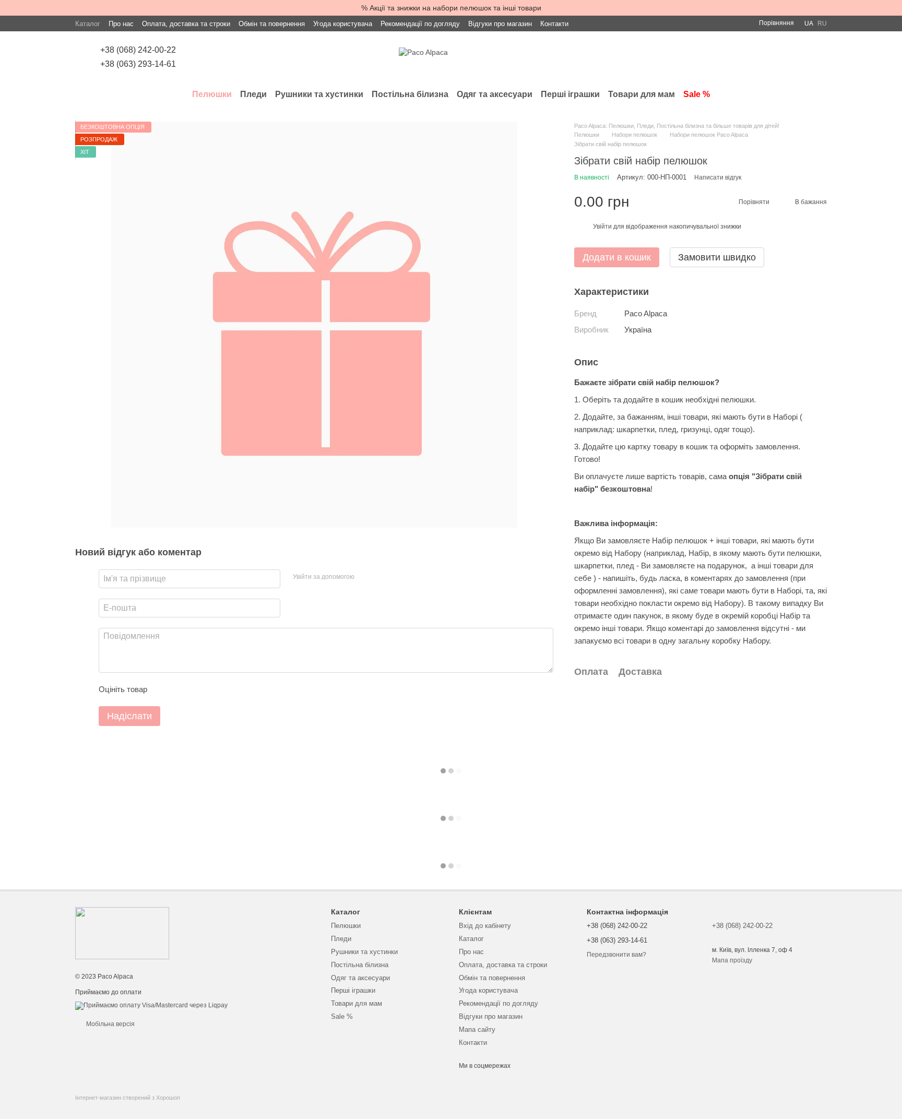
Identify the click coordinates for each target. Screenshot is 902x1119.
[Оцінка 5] (231, 689)
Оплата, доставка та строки (186, 24)
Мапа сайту (477, 1029)
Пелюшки (212, 94)
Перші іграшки (570, 94)
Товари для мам (641, 94)
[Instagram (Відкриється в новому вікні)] (199, 57)
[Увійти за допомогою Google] (382, 577)
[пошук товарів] (818, 94)
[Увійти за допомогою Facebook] (366, 577)
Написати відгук (717, 178)
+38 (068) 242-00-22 (138, 49)
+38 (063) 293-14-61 (138, 63)
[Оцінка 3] (197, 689)
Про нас (121, 24)
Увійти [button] (602, 226)
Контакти (554, 24)
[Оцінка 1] (164, 689)
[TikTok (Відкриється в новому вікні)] (224, 57)
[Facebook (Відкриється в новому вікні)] (211, 57)
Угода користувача (342, 24)
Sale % (696, 94)
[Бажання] (764, 57)
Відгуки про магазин (500, 24)
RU (822, 23)
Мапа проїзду (732, 960)
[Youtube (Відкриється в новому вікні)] (236, 57)
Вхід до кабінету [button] (485, 926)
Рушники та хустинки (319, 94)
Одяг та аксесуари (494, 94)
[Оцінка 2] (181, 689)
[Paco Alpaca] (122, 932)
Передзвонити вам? (616, 954)
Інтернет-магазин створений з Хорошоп (127, 1097)
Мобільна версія (110, 1024)
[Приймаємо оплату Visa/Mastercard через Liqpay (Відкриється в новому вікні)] (151, 1005)
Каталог (87, 24)
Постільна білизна (410, 94)
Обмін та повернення (272, 24)
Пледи (253, 94)
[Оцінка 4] (214, 689)
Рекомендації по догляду (420, 24)
